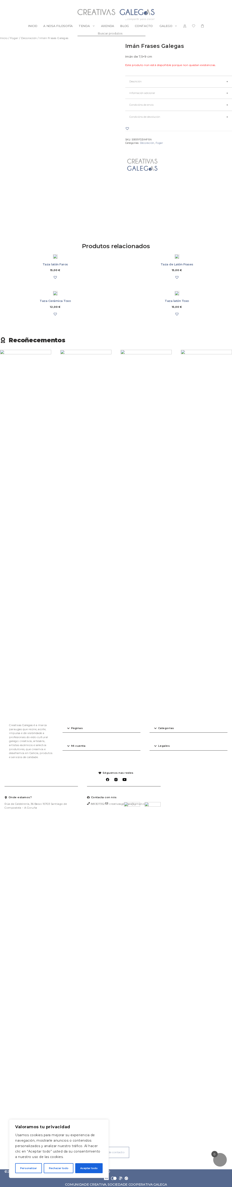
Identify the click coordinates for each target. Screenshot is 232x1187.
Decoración (29, 38)
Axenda (107, 26)
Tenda (84, 26)
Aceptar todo (89, 1168)
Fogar (14, 38)
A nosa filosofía (58, 26)
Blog (124, 26)
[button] (127, 128)
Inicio (32, 26)
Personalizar (28, 1168)
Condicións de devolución (144, 116)
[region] (59, 1148)
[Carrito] (202, 25)
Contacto (144, 26)
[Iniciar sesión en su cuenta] (184, 25)
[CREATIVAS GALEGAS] (142, 165)
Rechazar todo (58, 1168)
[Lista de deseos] (193, 25)
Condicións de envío (141, 104)
